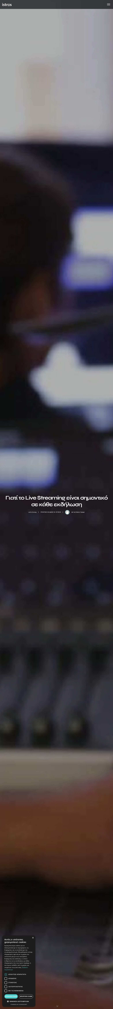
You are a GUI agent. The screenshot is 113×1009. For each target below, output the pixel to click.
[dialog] (18, 971)
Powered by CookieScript (19, 1004)
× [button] (33, 938)
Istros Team (79, 512)
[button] (18, 1001)
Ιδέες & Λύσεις (55, 512)
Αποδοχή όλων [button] (11, 996)
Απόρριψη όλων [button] (26, 996)
